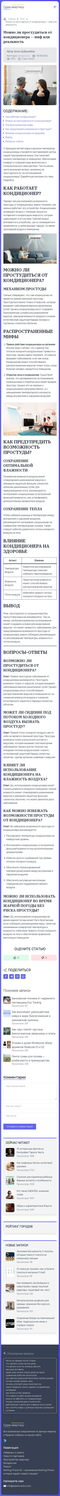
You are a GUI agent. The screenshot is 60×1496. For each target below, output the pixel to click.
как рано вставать (15, 1369)
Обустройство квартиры (16, 1459)
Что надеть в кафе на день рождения (23, 1396)
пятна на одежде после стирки (21, 1360)
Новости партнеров (13, 1456)
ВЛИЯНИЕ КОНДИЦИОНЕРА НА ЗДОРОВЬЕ (25, 133)
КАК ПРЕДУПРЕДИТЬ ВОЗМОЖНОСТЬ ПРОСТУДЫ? (28, 129)
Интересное (24, 56)
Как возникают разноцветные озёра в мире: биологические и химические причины (31, 1016)
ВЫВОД (9, 137)
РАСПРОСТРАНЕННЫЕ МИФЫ (19, 125)
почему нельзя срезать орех (19, 1381)
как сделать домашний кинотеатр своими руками (29, 1378)
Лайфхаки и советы (13, 1452)
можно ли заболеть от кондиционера (23, 1399)
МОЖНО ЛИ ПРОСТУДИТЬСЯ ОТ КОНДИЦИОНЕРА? (28, 121)
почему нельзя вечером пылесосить (23, 1402)
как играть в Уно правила (18, 1393)
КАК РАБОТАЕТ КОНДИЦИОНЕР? (21, 116)
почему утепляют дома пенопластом (23, 1384)
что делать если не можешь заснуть (23, 1366)
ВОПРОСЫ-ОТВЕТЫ (14, 141)
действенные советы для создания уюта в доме (29, 1404)
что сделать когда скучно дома (21, 1363)
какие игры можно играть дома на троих (25, 1372)
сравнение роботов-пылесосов (21, 1375)
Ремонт (7, 1466)
